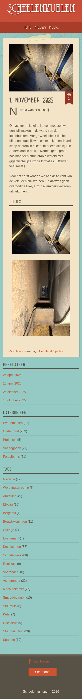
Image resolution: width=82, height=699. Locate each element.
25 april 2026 (12, 375)
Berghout (9, 513)
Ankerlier (9, 496)
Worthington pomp (16, 487)
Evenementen (13, 423)
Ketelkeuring (12, 546)
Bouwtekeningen (15, 521)
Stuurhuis (10, 606)
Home (27, 27)
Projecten (10, 439)
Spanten (58, 351)
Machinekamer (13, 589)
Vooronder (10, 572)
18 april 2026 (12, 383)
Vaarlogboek (12, 448)
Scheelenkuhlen (41, 9)
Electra (8, 504)
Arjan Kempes (17, 351)
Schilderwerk (12, 555)
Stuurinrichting (13, 631)
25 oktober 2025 (14, 392)
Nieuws (40, 27)
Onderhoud (45, 351)
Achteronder (11, 580)
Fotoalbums (11, 456)
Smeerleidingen (14, 597)
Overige (8, 530)
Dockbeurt (10, 623)
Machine (9, 479)
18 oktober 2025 (14, 400)
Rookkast (9, 563)
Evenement (11, 538)
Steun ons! (42, 672)
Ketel (6, 614)
